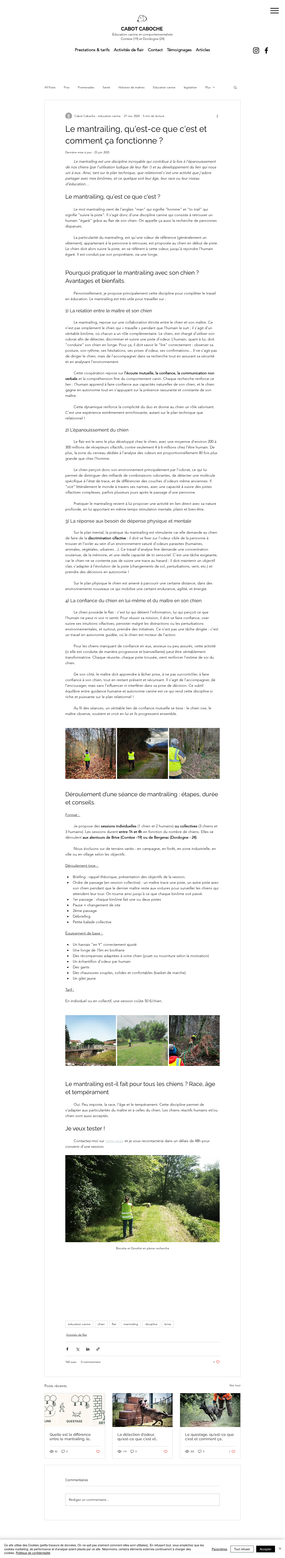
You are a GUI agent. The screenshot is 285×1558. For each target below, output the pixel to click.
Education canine (164, 87)
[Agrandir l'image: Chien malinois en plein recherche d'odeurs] (142, 753)
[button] (235, 87)
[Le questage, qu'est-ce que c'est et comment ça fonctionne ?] (210, 1410)
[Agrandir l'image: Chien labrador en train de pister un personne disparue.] (142, 1040)
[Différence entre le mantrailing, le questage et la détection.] (75, 1410)
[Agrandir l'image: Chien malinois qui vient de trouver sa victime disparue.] (194, 1040)
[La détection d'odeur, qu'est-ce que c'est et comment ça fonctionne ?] (142, 1410)
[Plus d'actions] (217, 115)
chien (101, 1324)
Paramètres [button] (219, 1549)
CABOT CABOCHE (142, 29)
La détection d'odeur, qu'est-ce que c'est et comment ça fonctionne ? (140, 1436)
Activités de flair (76, 1335)
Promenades (86, 87)
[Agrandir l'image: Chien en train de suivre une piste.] (90, 753)
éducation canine (79, 1324)
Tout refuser (242, 1549)
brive (168, 1324)
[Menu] (274, 10)
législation (190, 87)
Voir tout (235, 1385)
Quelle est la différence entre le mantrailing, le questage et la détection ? (73, 1436)
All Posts (49, 87)
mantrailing (131, 1324)
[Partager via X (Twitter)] (77, 1349)
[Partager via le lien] (98, 1349)
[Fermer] (279, 1549)
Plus (208, 87)
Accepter (265, 1549)
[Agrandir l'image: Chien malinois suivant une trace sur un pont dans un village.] (90, 1040)
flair (114, 1324)
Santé (106, 87)
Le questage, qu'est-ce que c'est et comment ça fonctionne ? (209, 1436)
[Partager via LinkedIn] (88, 1349)
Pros (66, 87)
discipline (151, 1324)
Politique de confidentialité (33, 1553)
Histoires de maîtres (132, 87)
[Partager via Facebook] (67, 1349)
